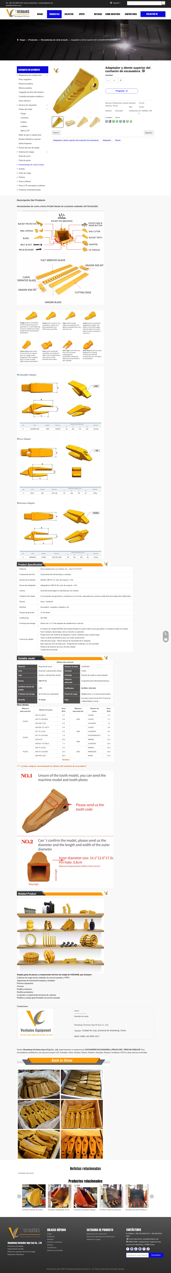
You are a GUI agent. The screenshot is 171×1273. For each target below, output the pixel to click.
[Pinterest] (144, 1248)
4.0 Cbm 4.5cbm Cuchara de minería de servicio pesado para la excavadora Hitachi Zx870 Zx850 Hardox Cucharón (111, 1210)
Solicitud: (108, 111)
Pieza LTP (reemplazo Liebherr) (32, 186)
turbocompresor (25, 143)
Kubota (24, 122)
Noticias (50, 1245)
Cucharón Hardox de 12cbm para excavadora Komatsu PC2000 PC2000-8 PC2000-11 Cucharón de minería (34, 1210)
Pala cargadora (25, 79)
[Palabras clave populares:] (163, 3)
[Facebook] (127, 1248)
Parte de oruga (25, 173)
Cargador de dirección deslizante (32, 92)
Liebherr (24, 126)
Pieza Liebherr (25, 181)
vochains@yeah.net (45, 3)
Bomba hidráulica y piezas (30, 139)
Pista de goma (25, 160)
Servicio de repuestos (28, 105)
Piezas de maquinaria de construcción (101, 1236)
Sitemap (121, 1269)
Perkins (22, 177)
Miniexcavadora (25, 88)
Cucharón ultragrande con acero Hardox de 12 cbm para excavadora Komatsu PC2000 (59, 1210)
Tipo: (130, 107)
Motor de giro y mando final (30, 135)
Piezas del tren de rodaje (29, 148)
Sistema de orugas (26, 152)
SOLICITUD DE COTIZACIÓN (152, 14)
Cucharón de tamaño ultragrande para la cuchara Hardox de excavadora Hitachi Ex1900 (85, 1210)
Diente (118, 140)
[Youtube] (135, 1248)
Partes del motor (25, 109)
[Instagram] (139, 1248)
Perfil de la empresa (54, 1242)
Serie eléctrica (25, 101)
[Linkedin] (131, 1248)
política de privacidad (55, 1250)
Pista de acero (25, 156)
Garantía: (132, 103)
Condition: (109, 117)
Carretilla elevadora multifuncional (33, 96)
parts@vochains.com (13, 5)
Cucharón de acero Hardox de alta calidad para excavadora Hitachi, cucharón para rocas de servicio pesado (137, 1210)
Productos (51, 1236)
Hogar (49, 1234)
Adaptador (107, 140)
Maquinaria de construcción (30, 75)
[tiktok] (148, 1248)
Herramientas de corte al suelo (31, 165)
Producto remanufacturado (30, 190)
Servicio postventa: (108, 104)
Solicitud (50, 1239)
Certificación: (133, 111)
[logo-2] (24, 1233)
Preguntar (120, 91)
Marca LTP (25, 131)
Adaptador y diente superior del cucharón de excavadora (76, 140)
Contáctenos (51, 1247)
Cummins (24, 118)
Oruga (23, 114)
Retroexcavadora (26, 84)
